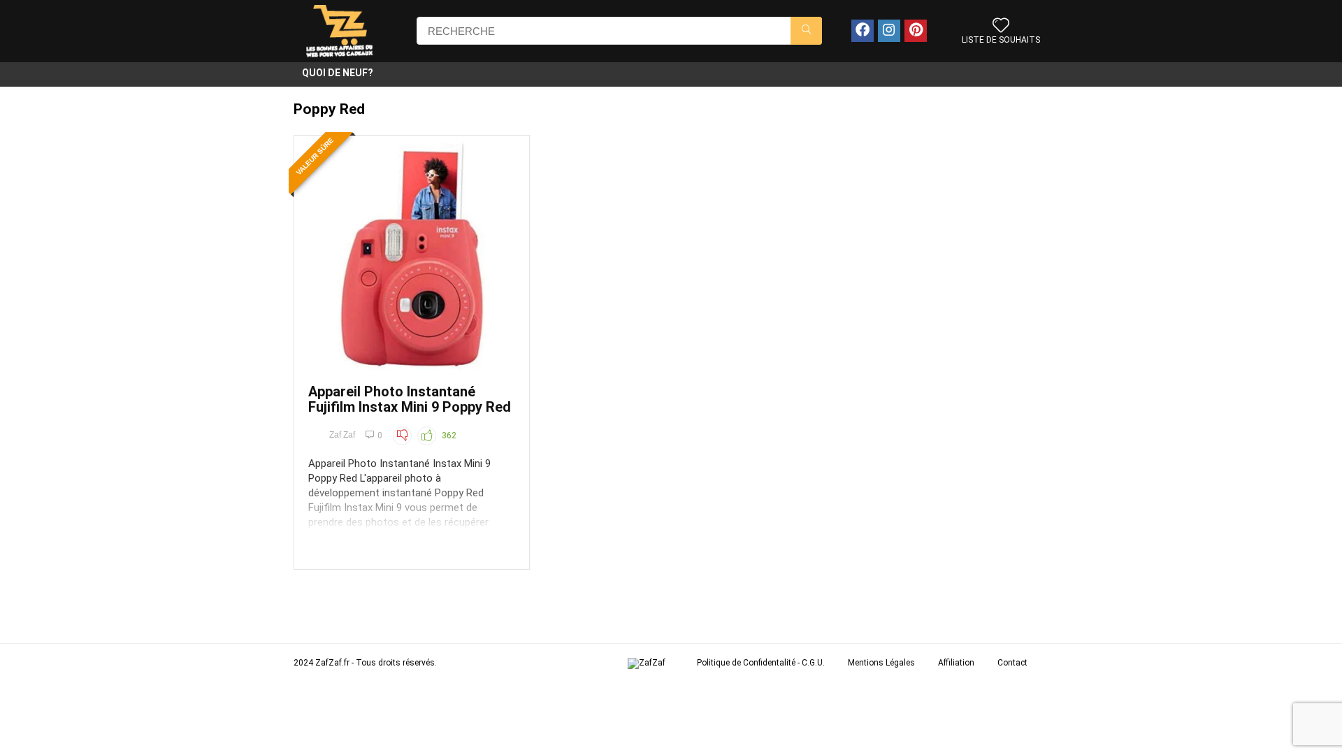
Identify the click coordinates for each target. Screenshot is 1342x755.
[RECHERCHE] (806, 31)
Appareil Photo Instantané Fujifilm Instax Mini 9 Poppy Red (409, 399)
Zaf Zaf (342, 435)
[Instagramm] (889, 31)
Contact (1012, 663)
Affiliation (956, 663)
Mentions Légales (881, 663)
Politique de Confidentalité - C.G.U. (761, 663)
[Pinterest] (915, 31)
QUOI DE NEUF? (337, 72)
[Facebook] (862, 31)
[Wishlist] (1001, 26)
